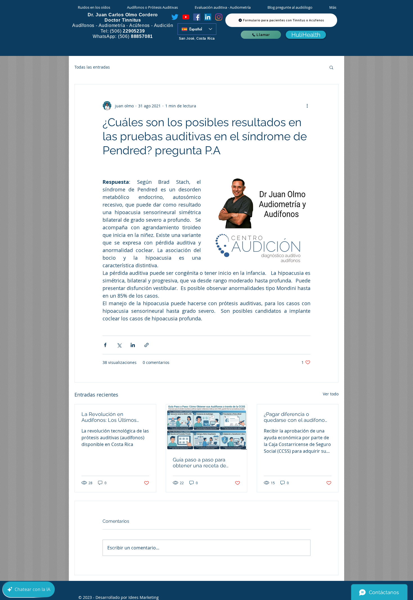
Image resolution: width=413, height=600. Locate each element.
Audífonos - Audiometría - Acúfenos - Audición (122, 25)
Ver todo (331, 394)
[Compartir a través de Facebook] (105, 345)
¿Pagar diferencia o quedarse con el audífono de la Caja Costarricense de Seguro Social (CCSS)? (296, 417)
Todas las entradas (92, 67)
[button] (331, 67)
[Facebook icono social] (196, 17)
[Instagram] (218, 17)
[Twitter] (174, 17)
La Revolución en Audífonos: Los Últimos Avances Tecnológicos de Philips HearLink (111, 417)
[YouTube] (185, 17)
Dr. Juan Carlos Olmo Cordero (123, 14)
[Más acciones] (307, 105)
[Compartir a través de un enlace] (146, 345)
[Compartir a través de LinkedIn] (132, 345)
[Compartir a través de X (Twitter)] (119, 345)
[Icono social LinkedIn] (207, 17)
